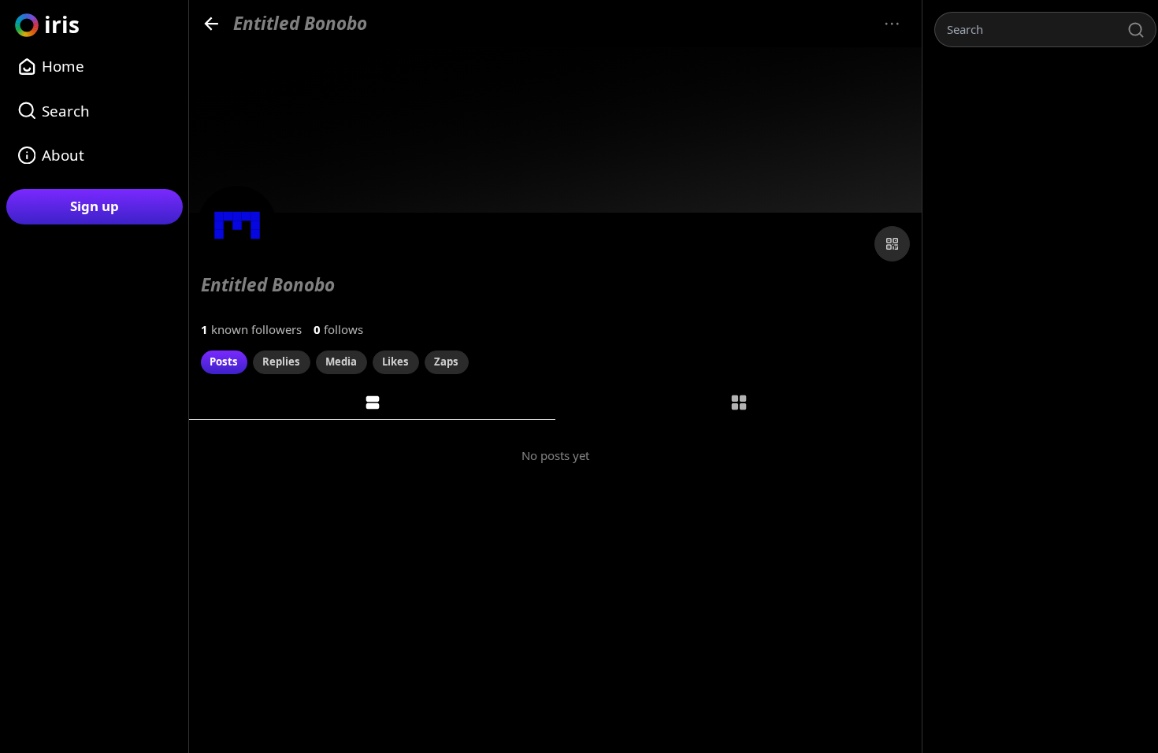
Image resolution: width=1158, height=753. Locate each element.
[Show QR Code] (892, 244)
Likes (395, 361)
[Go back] (211, 23)
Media (341, 361)
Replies (281, 361)
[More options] (892, 24)
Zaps (446, 361)
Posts (224, 361)
